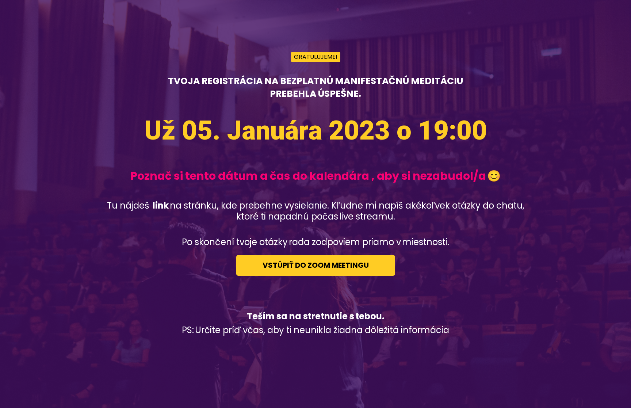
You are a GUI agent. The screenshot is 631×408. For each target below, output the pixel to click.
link (160, 205)
